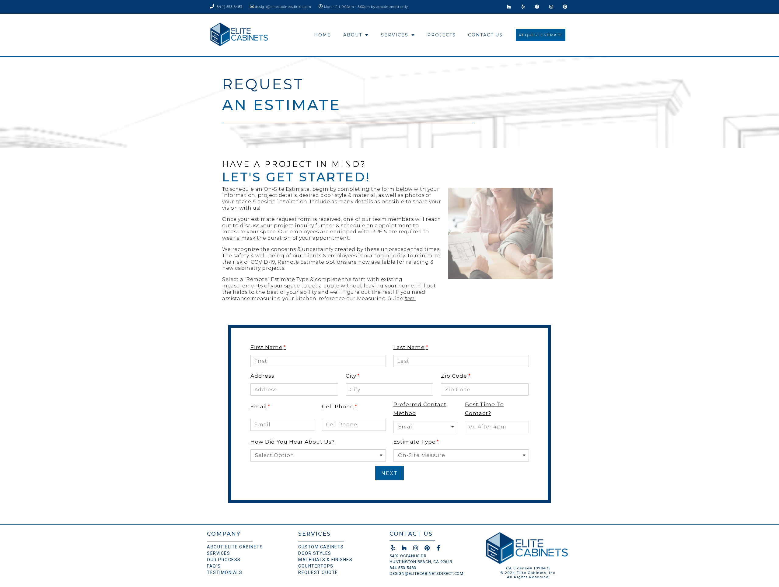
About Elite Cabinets (235, 546)
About (352, 35)
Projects (441, 35)
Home (322, 35)
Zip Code (454, 376)
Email (258, 406)
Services (394, 35)
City (351, 376)
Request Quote (318, 572)
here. (410, 298)
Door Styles (314, 553)
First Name (266, 347)
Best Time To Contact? (484, 408)
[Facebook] (537, 7)
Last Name (409, 347)
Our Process (224, 559)
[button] (540, 35)
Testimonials (224, 572)
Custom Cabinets (321, 546)
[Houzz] (509, 7)
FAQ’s (214, 566)
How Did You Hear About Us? (292, 442)
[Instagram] (551, 7)
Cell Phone (338, 406)
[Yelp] (523, 7)
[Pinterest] (565, 7)
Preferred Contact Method (419, 408)
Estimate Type (414, 442)
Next (389, 473)
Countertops (316, 566)
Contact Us (485, 35)
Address (262, 376)
